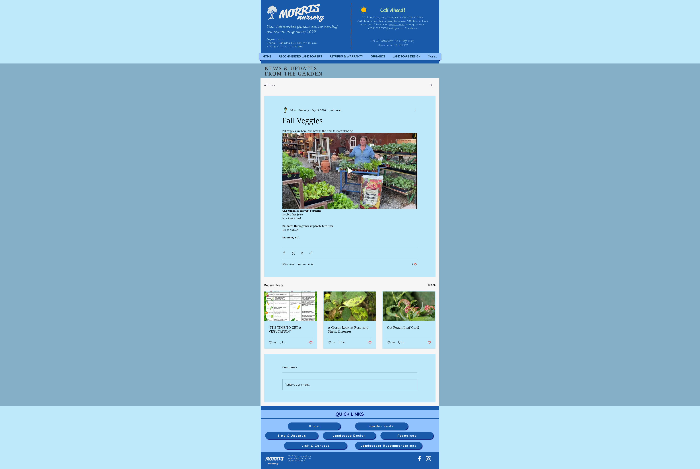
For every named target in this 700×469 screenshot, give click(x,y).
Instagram (395, 28)
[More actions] (415, 110)
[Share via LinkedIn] (302, 253)
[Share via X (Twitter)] (293, 253)
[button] (431, 85)
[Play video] (349, 171)
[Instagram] (428, 458)
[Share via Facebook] (284, 253)
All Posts (269, 85)
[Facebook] (419, 458)
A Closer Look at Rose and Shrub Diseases (348, 329)
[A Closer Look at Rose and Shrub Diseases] (350, 306)
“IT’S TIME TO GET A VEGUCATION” (285, 329)
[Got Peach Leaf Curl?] (409, 306)
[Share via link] (311, 253)
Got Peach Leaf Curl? (403, 327)
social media (397, 24)
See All (431, 284)
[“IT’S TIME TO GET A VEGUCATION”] (290, 306)
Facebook (411, 28)
